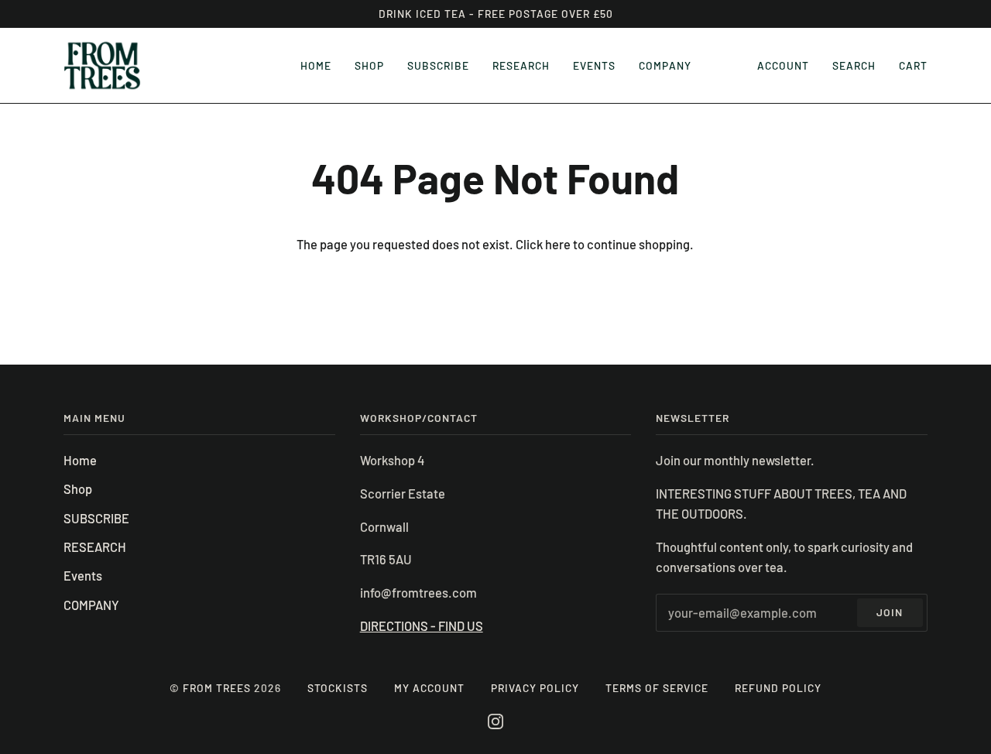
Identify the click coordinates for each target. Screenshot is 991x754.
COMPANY (91, 605)
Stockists (337, 687)
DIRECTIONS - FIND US (421, 626)
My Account (429, 687)
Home (80, 460)
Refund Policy (778, 687)
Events (82, 575)
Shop (77, 489)
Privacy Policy (535, 687)
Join (889, 612)
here (558, 244)
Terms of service (656, 687)
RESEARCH (94, 547)
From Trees (217, 687)
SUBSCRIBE (96, 518)
